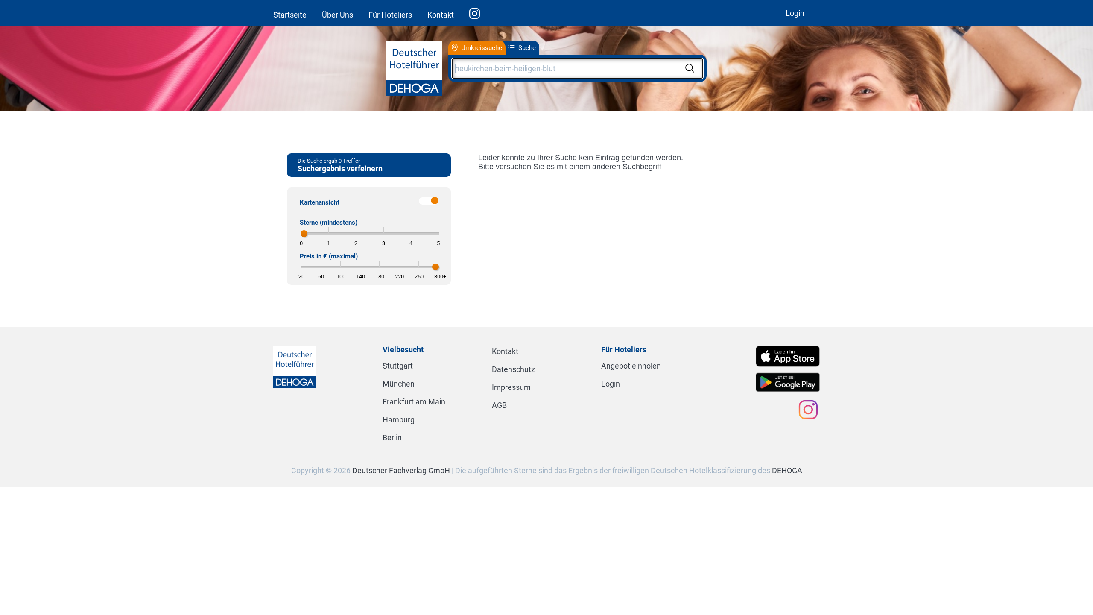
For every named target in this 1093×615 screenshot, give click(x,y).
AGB (499, 405)
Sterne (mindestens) (328, 222)
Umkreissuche (481, 48)
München (399, 383)
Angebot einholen (631, 365)
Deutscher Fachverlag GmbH (401, 470)
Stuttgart (398, 365)
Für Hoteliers (390, 14)
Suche (527, 48)
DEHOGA (787, 470)
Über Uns (337, 14)
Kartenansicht (319, 202)
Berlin (392, 437)
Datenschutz (513, 369)
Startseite (290, 14)
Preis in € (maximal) (329, 256)
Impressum (511, 387)
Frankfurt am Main (414, 401)
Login (795, 13)
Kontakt (440, 14)
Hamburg (399, 419)
